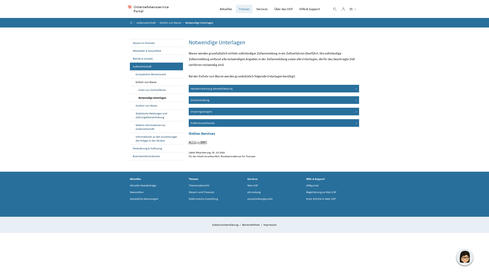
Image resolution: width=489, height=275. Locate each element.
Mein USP (252, 185)
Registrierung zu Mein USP (321, 192)
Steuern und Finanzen (202, 192)
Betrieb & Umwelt (143, 58)
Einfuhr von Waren (170, 22)
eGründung (254, 192)
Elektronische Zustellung (203, 199)
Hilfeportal (312, 185)
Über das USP (283, 9)
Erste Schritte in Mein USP (321, 199)
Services (262, 9)
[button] (464, 257)
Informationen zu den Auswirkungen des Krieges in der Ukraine (156, 138)
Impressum (270, 224)
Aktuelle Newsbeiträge (143, 185)
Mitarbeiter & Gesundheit (147, 51)
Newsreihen (137, 192)
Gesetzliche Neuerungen (144, 199)
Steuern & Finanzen (144, 43)
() (198, 142)
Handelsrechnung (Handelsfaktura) (212, 88)
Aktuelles (226, 9)
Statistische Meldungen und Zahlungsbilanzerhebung (151, 115)
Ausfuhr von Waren (146, 105)
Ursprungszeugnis (201, 111)
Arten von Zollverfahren (152, 90)
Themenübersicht (199, 185)
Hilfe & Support (309, 9)
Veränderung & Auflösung (147, 148)
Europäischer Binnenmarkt (151, 74)
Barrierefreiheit (251, 224)
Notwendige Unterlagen (152, 97)
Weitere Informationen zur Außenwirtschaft (151, 127)
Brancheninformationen (146, 156)
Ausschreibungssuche (260, 199)
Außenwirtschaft (146, 22)
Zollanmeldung (200, 100)
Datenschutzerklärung (225, 224)
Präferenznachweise (203, 123)
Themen (244, 9)
